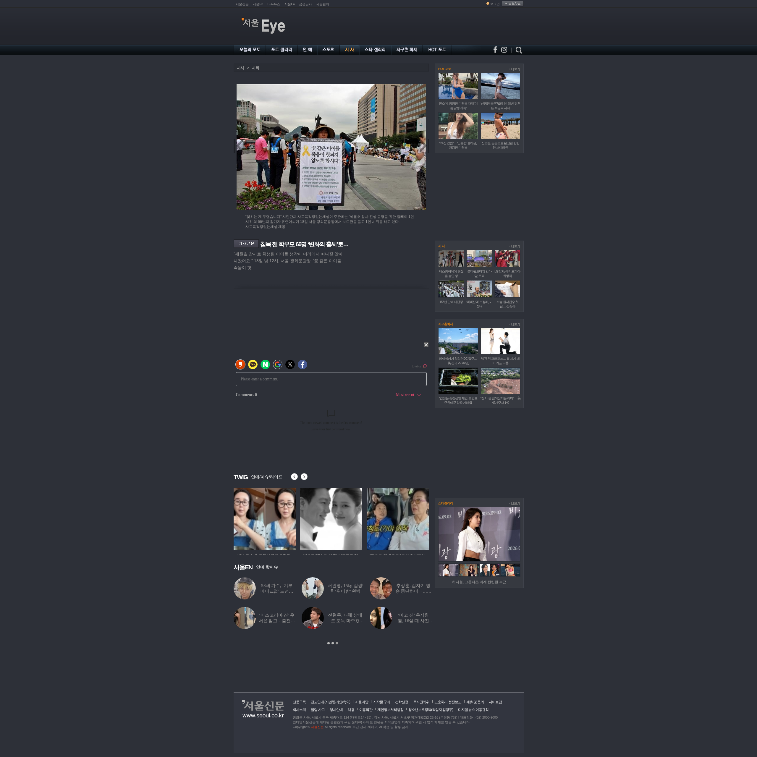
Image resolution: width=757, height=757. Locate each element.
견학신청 (401, 702)
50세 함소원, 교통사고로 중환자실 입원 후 (277, 621)
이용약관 (365, 710)
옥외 (346, 702)
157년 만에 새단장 (451, 302)
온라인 (337, 702)
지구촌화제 (445, 324)
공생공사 (305, 4)
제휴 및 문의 (475, 702)
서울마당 (361, 702)
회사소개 (299, 710)
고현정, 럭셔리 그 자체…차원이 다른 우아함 (277, 591)
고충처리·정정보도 (447, 702)
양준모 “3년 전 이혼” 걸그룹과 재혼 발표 (345, 621)
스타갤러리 (445, 503)
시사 (240, 68)
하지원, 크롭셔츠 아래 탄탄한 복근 (479, 582)
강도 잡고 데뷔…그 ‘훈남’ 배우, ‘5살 (345, 591)
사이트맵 (495, 702)
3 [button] (337, 643)
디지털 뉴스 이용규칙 (473, 710)
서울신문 (242, 4)
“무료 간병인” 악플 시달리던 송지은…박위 (413, 591)
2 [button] (332, 643)
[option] (333, 611)
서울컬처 (322, 4)
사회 (255, 68)
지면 (328, 702)
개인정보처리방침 (390, 710)
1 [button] (328, 643)
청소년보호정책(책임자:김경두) (430, 710)
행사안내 (336, 710)
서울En (289, 4)
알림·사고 (318, 710)
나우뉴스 (273, 4)
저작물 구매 (381, 702)
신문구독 (299, 702)
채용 (351, 710)
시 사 (441, 246)
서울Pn (258, 4)
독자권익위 (421, 702)
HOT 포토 (444, 69)
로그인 (495, 4)
